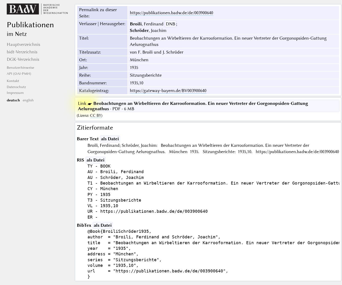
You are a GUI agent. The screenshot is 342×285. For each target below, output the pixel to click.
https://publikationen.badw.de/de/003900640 (171, 12)
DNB (170, 24)
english (28, 100)
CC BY (95, 115)
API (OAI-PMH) (19, 74)
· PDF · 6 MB (193, 106)
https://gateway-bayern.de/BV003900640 (168, 90)
